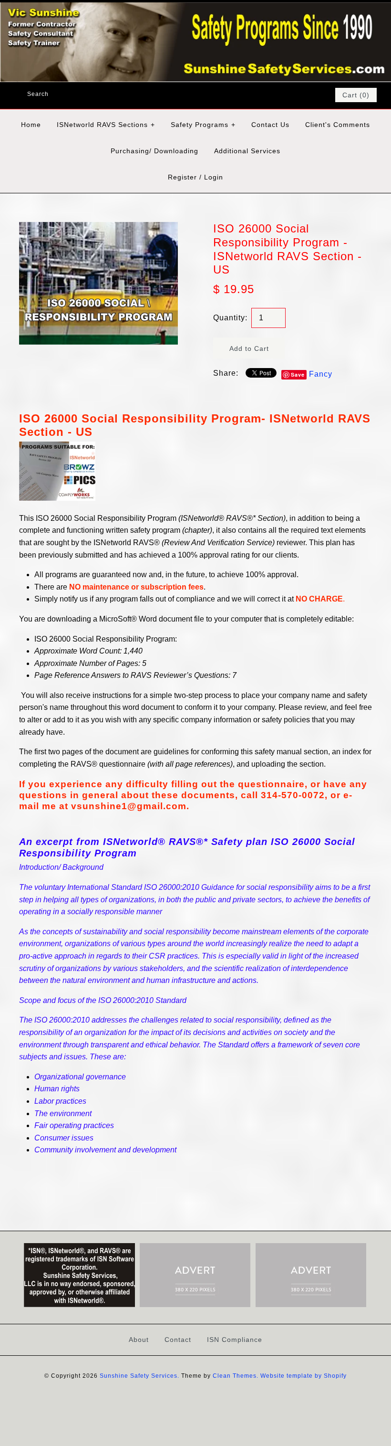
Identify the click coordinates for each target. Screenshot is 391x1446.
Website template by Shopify (303, 1375)
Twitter (289, 95)
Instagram (314, 95)
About (139, 1339)
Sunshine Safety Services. (139, 1375)
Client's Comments (337, 124)
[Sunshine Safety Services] (195, 8)
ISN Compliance (234, 1339)
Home (31, 124)
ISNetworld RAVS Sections (106, 124)
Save (298, 374)
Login (213, 177)
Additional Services (247, 151)
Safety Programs (203, 124)
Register (182, 177)
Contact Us (270, 124)
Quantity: (230, 318)
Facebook (276, 95)
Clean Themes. (235, 1375)
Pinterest (301, 95)
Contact (178, 1339)
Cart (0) (356, 95)
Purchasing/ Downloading (154, 151)
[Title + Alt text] (79, 1305)
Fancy (320, 374)
